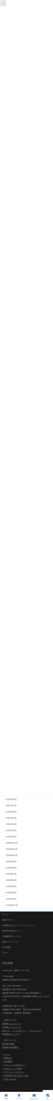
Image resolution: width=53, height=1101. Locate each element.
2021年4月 (12, 824)
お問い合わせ (10, 1079)
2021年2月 (12, 837)
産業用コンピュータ (11, 1024)
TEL (47, 1098)
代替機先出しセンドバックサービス (18, 925)
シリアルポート (19, 1031)
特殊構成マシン (9, 1034)
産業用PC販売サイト (11, 931)
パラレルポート (35, 1031)
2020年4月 (12, 892)
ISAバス (6, 1031)
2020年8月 (12, 868)
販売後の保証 (8, 1044)
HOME (6, 1098)
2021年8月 (12, 799)
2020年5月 (12, 886)
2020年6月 (12, 880)
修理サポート (8, 920)
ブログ (5, 953)
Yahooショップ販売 (13, 1068)
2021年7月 (12, 805)
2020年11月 (12, 849)
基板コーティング (10, 942)
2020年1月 (12, 899)
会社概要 (6, 947)
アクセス (19, 1098)
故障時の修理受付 (10, 1047)
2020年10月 (12, 855)
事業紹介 (8, 1058)
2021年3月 (12, 830)
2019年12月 (12, 905)
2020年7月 (12, 874)
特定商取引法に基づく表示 (16, 1075)
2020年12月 (12, 843)
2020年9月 (12, 861)
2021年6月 (12, 812)
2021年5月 (12, 818)
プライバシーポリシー (14, 1072)
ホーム (5, 914)
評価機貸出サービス (11, 936)
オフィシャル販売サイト (15, 1065)
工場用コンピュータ (11, 1027)
